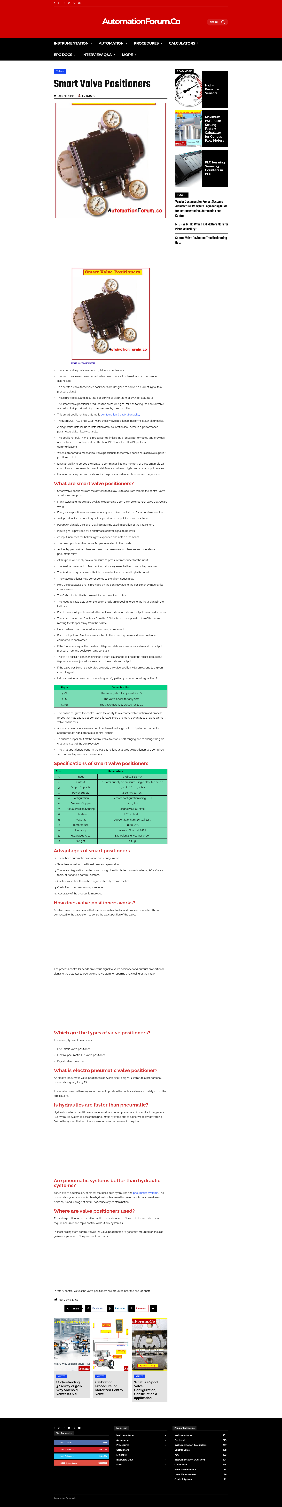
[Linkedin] (59, 3)
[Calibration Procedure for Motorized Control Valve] (111, 1344)
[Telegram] (69, 3)
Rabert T (91, 95)
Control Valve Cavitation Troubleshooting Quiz (201, 240)
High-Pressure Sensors (212, 89)
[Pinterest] (64, 3)
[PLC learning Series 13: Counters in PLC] (188, 168)
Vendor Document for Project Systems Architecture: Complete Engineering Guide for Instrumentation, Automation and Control (201, 208)
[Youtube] (79, 3)
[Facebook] (54, 3)
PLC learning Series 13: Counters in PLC (215, 168)
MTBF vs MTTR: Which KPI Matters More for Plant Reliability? (201, 227)
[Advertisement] (110, 245)
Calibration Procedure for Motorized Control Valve (109, 1388)
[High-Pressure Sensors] (188, 89)
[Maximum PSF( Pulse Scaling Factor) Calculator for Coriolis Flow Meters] (188, 128)
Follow (103, 1449)
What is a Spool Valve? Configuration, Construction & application (146, 1390)
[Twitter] (74, 3)
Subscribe (102, 1463)
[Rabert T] (80, 95)
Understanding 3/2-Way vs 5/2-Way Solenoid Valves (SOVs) (69, 1388)
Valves (60, 71)
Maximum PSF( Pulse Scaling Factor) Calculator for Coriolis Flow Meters (214, 128)
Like (105, 1442)
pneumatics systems (145, 1192)
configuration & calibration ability (120, 414)
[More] (153, 1308)
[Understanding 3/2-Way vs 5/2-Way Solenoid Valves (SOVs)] (72, 1344)
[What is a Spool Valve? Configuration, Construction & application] (149, 1344)
